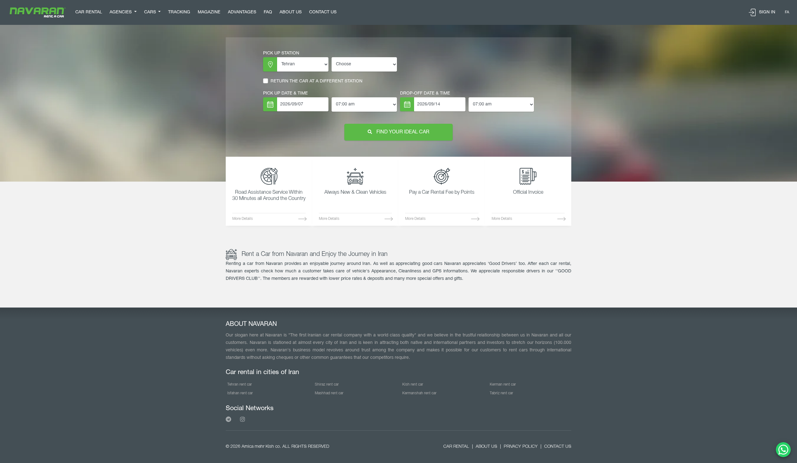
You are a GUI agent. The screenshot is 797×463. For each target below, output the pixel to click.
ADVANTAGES (242, 12)
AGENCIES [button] (121, 12)
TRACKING (179, 12)
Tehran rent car (239, 384)
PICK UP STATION (281, 53)
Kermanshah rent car (419, 393)
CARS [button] (150, 12)
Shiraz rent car (327, 384)
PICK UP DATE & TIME (285, 93)
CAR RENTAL (88, 12)
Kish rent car (412, 384)
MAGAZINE (209, 12)
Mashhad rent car (329, 393)
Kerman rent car (503, 384)
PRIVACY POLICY (521, 447)
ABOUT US (291, 12)
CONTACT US (323, 12)
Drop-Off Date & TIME (425, 93)
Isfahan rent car (240, 393)
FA (787, 12)
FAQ (268, 12)
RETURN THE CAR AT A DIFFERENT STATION (316, 81)
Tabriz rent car (501, 393)
